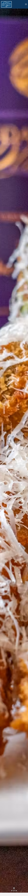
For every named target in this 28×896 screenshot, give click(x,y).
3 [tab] (16, 891)
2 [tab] (14, 891)
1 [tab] (12, 891)
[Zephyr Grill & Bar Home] (6, 4)
